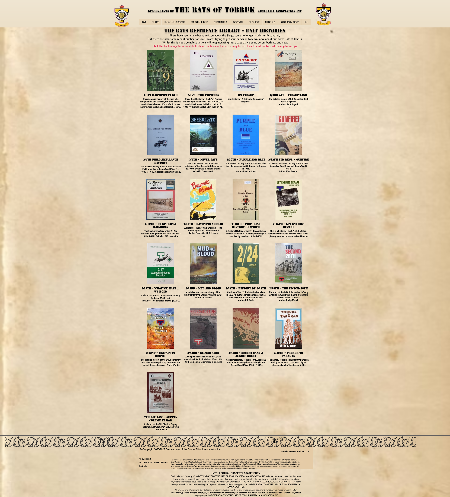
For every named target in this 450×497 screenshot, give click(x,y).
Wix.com (306, 451)
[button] (155, 22)
